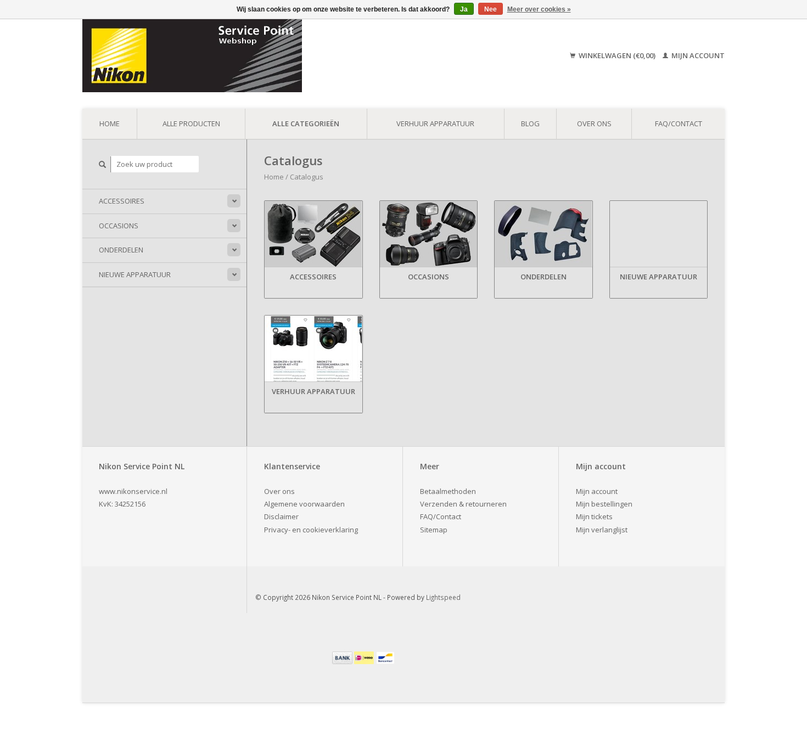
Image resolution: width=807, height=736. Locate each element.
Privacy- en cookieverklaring (311, 530)
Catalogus (306, 177)
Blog (530, 123)
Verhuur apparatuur (435, 123)
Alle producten (191, 123)
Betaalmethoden (448, 491)
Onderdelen (121, 250)
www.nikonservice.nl (133, 491)
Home (109, 123)
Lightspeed (443, 597)
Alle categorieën (305, 123)
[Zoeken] (102, 164)
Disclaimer (281, 516)
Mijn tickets (594, 516)
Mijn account (697, 55)
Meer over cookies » (539, 9)
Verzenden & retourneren (463, 504)
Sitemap (433, 530)
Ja (464, 9)
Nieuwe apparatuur (135, 274)
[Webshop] (270, 55)
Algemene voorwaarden (304, 504)
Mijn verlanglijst (601, 530)
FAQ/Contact (678, 123)
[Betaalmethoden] (343, 657)
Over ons (594, 123)
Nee (490, 9)
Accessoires (121, 201)
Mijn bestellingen (604, 504)
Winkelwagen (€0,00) (617, 55)
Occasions (118, 226)
